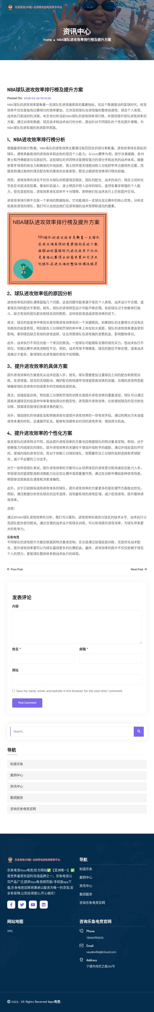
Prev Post (16, 569)
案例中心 (16, 775)
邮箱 (83, 649)
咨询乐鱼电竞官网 (23, 809)
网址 (15, 670)
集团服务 (16, 798)
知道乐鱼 (16, 764)
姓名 (16, 649)
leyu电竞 (54, 1002)
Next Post (137, 569)
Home (47, 40)
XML (10, 931)
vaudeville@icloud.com (101, 952)
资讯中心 (16, 786)
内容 (15, 606)
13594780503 (94, 937)
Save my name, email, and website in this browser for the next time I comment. (69, 691)
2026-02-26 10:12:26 (37, 98)
